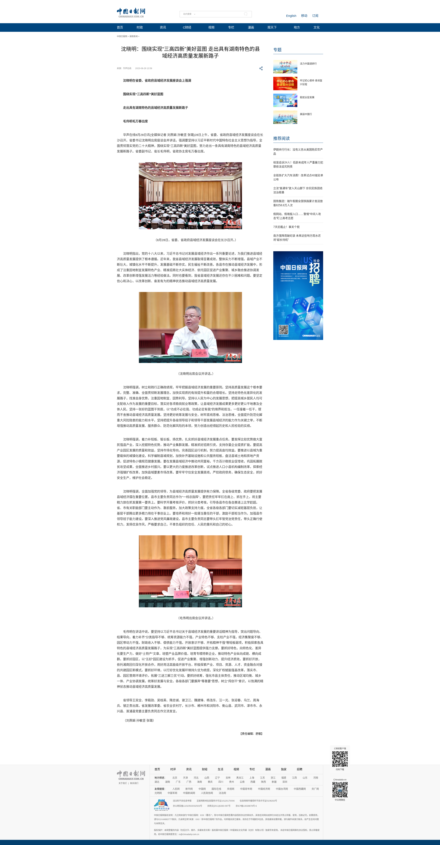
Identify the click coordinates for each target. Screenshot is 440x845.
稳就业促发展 (307, 97)
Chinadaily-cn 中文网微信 (339, 789)
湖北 (157, 781)
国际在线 (216, 788)
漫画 (251, 27)
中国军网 (172, 793)
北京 (174, 777)
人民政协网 (207, 793)
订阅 (315, 16)
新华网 (189, 788)
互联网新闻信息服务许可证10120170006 (216, 801)
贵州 (231, 781)
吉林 (228, 777)
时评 (173, 769)
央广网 (315, 788)
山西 (206, 777)
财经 (204, 769)
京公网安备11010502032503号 (187, 806)
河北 (196, 777)
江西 (294, 777)
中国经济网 (264, 788)
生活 (220, 769)
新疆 (274, 781)
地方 (297, 27)
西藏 (252, 781)
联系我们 (134, 783)
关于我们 (123, 783)
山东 (305, 777)
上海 (251, 777)
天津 (185, 777)
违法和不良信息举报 (182, 801)
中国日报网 (122, 36)
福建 (283, 777)
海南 (199, 781)
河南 (315, 777)
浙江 (273, 777)
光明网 (158, 793)
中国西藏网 (300, 788)
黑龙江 (240, 777)
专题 (277, 49)
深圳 (284, 781)
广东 (178, 781)
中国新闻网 (189, 793)
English (291, 16)
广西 (188, 781)
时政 (140, 27)
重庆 (210, 781)
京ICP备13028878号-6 (246, 806)
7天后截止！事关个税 (286, 226)
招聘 (299, 769)
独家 (284, 769)
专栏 (231, 27)
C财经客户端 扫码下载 (340, 759)
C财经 (187, 27)
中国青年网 (246, 788)
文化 (317, 27)
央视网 (230, 788)
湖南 (167, 781)
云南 (242, 781)
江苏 (262, 777)
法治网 (222, 793)
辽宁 (217, 777)
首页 (120, 27)
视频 (211, 27)
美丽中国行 (306, 114)
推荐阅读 (281, 138)
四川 (220, 781)
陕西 (263, 781)
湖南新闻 (133, 36)
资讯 (163, 27)
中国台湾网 (282, 788)
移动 (304, 16)
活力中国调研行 (308, 63)
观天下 (272, 27)
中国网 (202, 788)
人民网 (176, 788)
